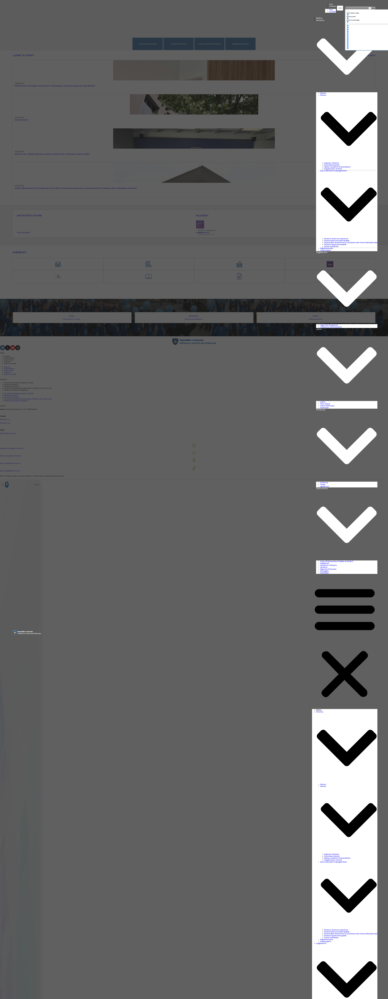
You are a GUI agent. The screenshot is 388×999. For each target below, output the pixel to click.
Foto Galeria (325, 404)
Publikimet (324, 563)
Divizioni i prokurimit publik (335, 244)
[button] (340, 8)
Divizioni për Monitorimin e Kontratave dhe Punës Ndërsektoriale (350, 243)
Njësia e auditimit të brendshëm (337, 167)
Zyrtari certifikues (331, 246)
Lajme (322, 402)
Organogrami (325, 250)
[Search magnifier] (370, 8)
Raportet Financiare (328, 569)
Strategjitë (324, 571)
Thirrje (322, 485)
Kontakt (332, 6)
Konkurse (324, 483)
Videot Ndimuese (327, 406)
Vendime (323, 567)
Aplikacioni (324, 486)
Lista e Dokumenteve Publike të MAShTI (336, 561)
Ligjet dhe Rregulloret (329, 325)
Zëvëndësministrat (332, 165)
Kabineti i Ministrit (331, 163)
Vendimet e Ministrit (328, 565)
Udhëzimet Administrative (331, 327)
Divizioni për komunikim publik (336, 241)
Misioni (323, 93)
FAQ (331, 4)
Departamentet (326, 248)
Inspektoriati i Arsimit (333, 169)
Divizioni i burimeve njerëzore (336, 239)
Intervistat (324, 408)
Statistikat (324, 573)
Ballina (319, 18)
